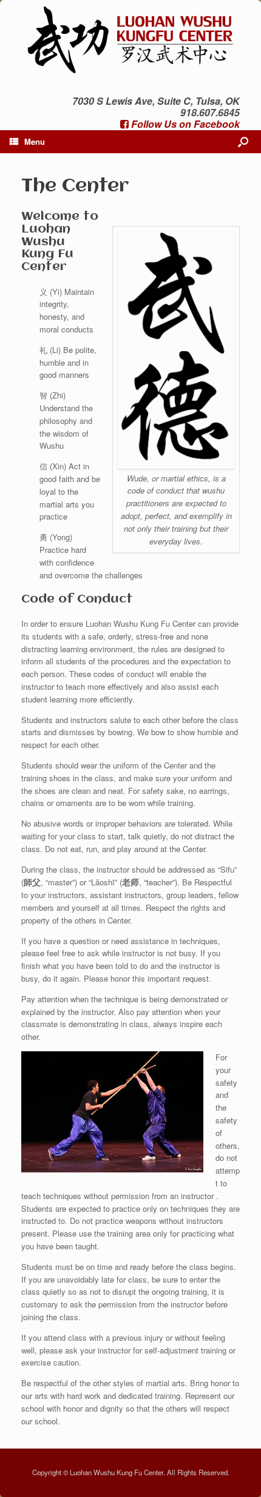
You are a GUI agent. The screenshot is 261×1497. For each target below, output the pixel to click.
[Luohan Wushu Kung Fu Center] (130, 38)
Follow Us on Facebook (184, 124)
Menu (34, 141)
